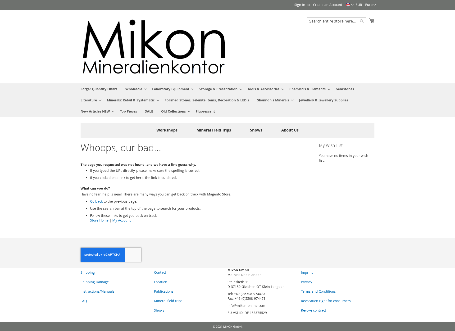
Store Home (99, 220)
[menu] (227, 100)
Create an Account (327, 4)
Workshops (166, 130)
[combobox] (336, 21)
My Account (121, 220)
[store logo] (154, 46)
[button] (366, 5)
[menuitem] (99, 89)
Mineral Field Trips (213, 130)
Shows (256, 130)
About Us (290, 130)
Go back (96, 201)
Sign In (299, 4)
